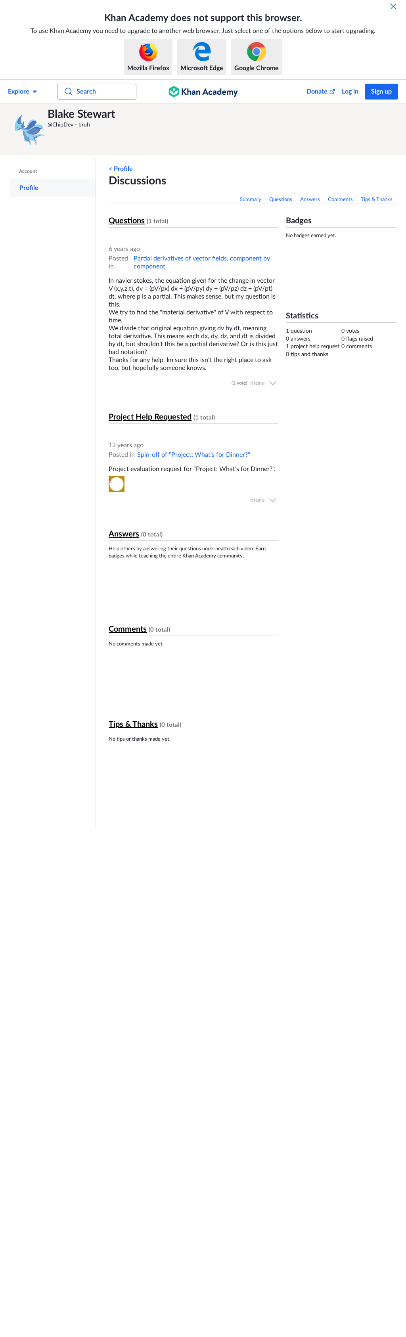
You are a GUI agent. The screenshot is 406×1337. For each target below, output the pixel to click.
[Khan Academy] (203, 91)
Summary (250, 199)
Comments (340, 199)
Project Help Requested (150, 417)
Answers (310, 199)
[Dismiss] (393, 6)
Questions (280, 199)
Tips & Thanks (377, 199)
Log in (350, 91)
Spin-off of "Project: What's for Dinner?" (193, 455)
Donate (316, 91)
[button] (30, 129)
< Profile (121, 169)
